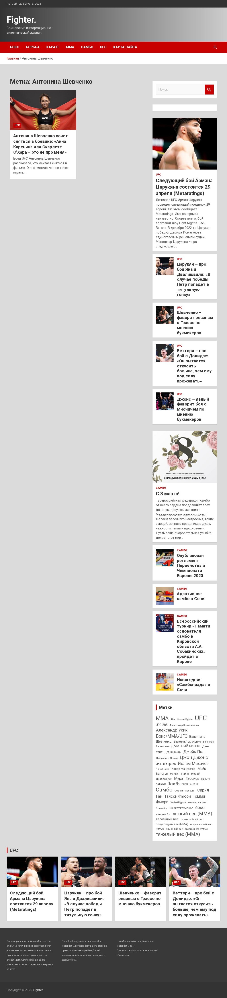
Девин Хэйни (172, 752)
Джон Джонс (194, 757)
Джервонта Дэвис (167, 758)
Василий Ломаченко (187, 741)
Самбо (87, 47)
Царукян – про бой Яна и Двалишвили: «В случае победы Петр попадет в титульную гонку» (193, 279)
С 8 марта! (167, 493)
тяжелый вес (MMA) (178, 834)
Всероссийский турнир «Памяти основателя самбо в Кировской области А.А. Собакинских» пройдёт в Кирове (193, 641)
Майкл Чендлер (179, 773)
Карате (52, 47)
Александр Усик (172, 730)
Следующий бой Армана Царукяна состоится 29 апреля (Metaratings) (184, 187)
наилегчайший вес (192, 819)
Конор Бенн (163, 768)
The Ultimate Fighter (182, 719)
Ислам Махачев (193, 763)
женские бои (163, 814)
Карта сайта (125, 47)
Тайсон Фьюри (177, 796)
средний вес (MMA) (196, 829)
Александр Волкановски (184, 725)
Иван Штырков (166, 764)
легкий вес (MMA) (192, 813)
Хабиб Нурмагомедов (183, 802)
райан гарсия (174, 828)
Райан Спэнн (190, 783)
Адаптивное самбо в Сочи (190, 596)
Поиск (209, 90)
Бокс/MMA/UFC (171, 736)
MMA (162, 718)
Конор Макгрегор (184, 768)
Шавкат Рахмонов (181, 808)
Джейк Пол (194, 751)
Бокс (14, 47)
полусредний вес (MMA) (172, 824)
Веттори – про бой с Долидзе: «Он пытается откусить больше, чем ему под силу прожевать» (194, 366)
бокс (199, 807)
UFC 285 (162, 725)
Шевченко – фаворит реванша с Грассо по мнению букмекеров (195, 322)
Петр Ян (174, 783)
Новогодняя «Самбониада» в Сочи (193, 684)
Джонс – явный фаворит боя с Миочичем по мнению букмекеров (193, 409)
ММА (70, 47)
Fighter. (21, 20)
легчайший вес (167, 819)
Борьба (33, 47)
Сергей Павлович (184, 790)
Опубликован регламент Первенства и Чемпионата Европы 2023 (191, 565)
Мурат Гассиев (186, 778)
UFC (103, 47)
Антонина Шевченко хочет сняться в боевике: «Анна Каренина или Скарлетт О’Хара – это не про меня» (40, 144)
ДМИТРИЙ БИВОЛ (185, 746)
